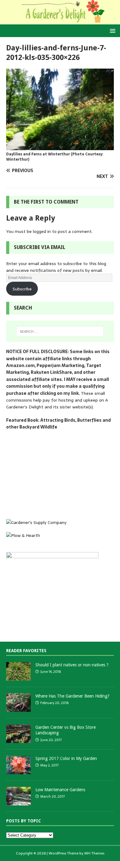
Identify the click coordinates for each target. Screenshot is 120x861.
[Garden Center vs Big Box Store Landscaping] (18, 739)
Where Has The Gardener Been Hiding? (72, 696)
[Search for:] (60, 331)
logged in (42, 231)
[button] (111, 30)
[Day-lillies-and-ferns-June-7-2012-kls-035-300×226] (60, 146)
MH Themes (94, 853)
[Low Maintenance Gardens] (18, 802)
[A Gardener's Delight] (60, 21)
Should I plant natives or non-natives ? (72, 664)
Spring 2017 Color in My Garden (66, 758)
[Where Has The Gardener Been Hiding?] (18, 708)
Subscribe (22, 288)
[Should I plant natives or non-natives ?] (18, 677)
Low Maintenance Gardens (60, 789)
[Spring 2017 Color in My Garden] (18, 771)
